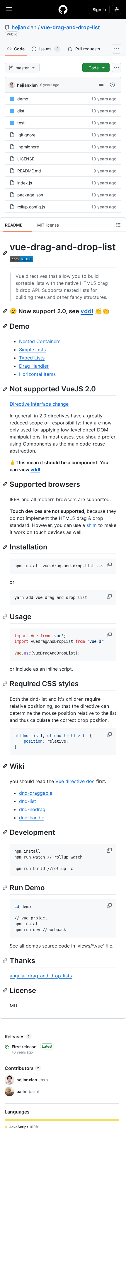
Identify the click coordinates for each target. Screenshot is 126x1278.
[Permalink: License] (5, 990)
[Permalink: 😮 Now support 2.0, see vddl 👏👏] (5, 311)
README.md (29, 170)
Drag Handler (34, 366)
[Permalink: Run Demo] (5, 887)
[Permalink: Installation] (5, 547)
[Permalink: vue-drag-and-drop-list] (5, 253)
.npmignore (28, 146)
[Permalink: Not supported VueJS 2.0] (5, 389)
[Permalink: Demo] (5, 326)
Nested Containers (39, 341)
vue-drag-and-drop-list (70, 27)
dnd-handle (31, 817)
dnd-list (27, 801)
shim (91, 525)
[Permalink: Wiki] (5, 766)
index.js (24, 182)
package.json (30, 194)
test (21, 122)
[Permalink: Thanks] (5, 960)
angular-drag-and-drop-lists (41, 976)
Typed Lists (32, 358)
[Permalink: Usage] (5, 617)
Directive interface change (39, 404)
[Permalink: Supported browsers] (5, 484)
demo (22, 98)
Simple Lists (32, 349)
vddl (87, 311)
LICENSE (25, 158)
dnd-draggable (35, 793)
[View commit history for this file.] (113, 85)
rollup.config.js (31, 206)
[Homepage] (63, 9)
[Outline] (118, 224)
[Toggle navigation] (9, 9)
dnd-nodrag (32, 809)
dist (20, 110)
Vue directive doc (75, 781)
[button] (110, 565)
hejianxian (24, 27)
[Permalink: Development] (5, 832)
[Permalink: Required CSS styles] (5, 684)
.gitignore (26, 134)
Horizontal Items (37, 374)
